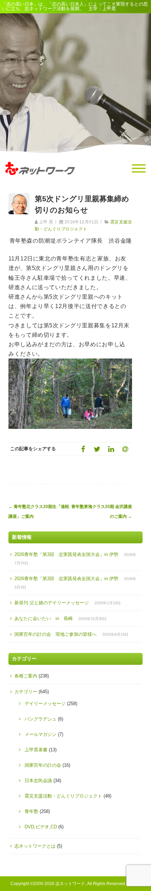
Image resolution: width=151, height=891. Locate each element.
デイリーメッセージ (45, 703)
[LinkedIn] (111, 449)
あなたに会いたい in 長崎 (43, 618)
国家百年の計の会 (43, 765)
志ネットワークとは (34, 846)
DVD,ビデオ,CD (41, 826)
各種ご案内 (25, 675)
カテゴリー (25, 691)
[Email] (125, 449)
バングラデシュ (41, 719)
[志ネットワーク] (40, 182)
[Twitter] (97, 449)
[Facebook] (83, 449)
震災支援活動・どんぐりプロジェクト (63, 796)
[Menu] (139, 169)
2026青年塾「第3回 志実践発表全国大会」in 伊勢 (66, 554)
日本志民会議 (38, 780)
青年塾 (31, 811)
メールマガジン (41, 734)
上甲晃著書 (36, 749)
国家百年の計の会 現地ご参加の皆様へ (55, 634)
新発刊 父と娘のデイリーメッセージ (51, 602)
